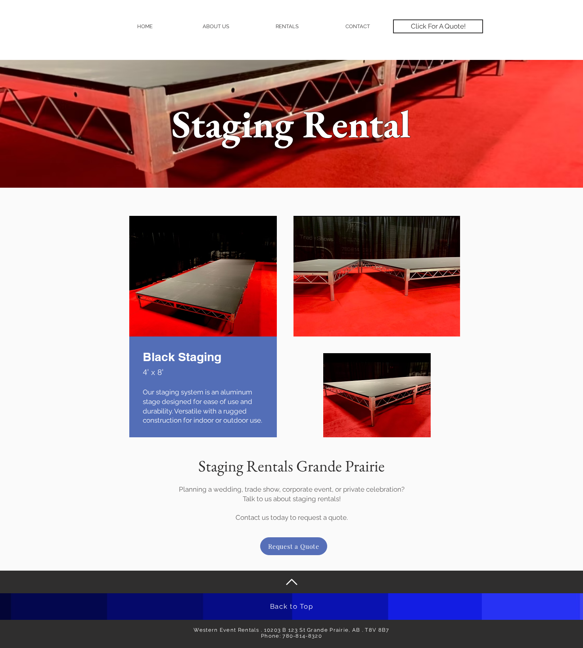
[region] (203, 359)
